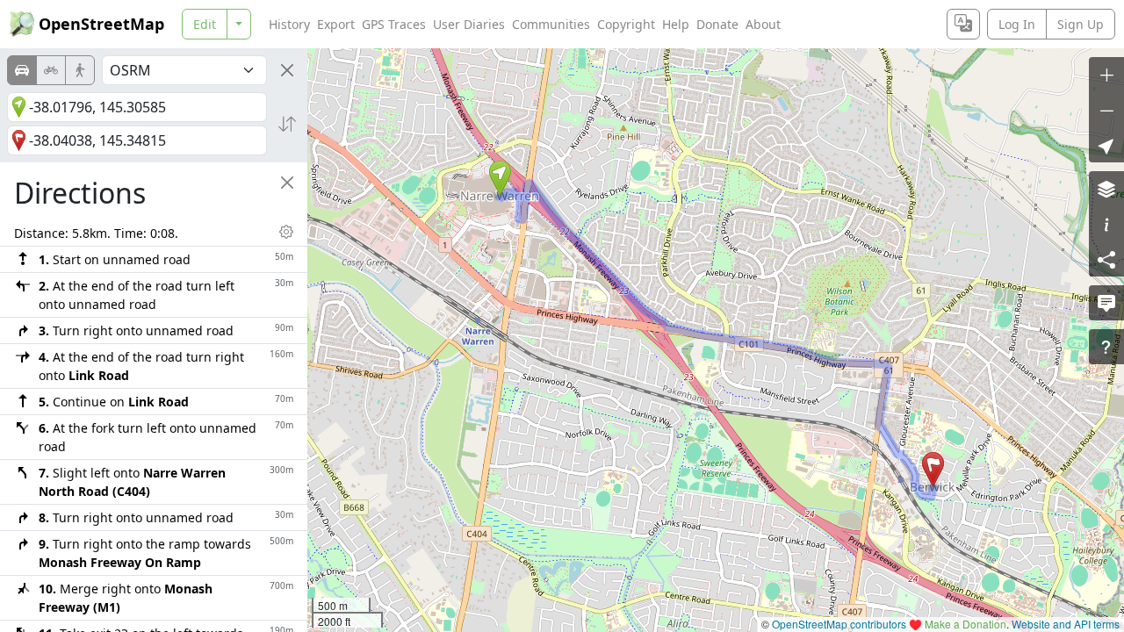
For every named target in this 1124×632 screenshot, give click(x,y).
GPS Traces (394, 24)
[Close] (287, 70)
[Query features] (1106, 346)
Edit (204, 24)
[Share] (1106, 258)
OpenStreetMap (101, 23)
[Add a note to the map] (1106, 302)
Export (336, 24)
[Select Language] (963, 24)
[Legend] (1106, 223)
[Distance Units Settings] (286, 231)
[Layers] (1106, 188)
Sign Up (1080, 24)
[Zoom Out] (1106, 109)
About (763, 24)
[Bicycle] (51, 70)
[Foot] (80, 70)
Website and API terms (1066, 623)
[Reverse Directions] (287, 124)
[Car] (22, 70)
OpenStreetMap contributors (839, 623)
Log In (1016, 24)
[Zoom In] (1106, 74)
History (289, 24)
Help (675, 24)
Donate (717, 24)
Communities (551, 24)
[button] (500, 178)
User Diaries (469, 24)
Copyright (626, 24)
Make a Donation (965, 623)
